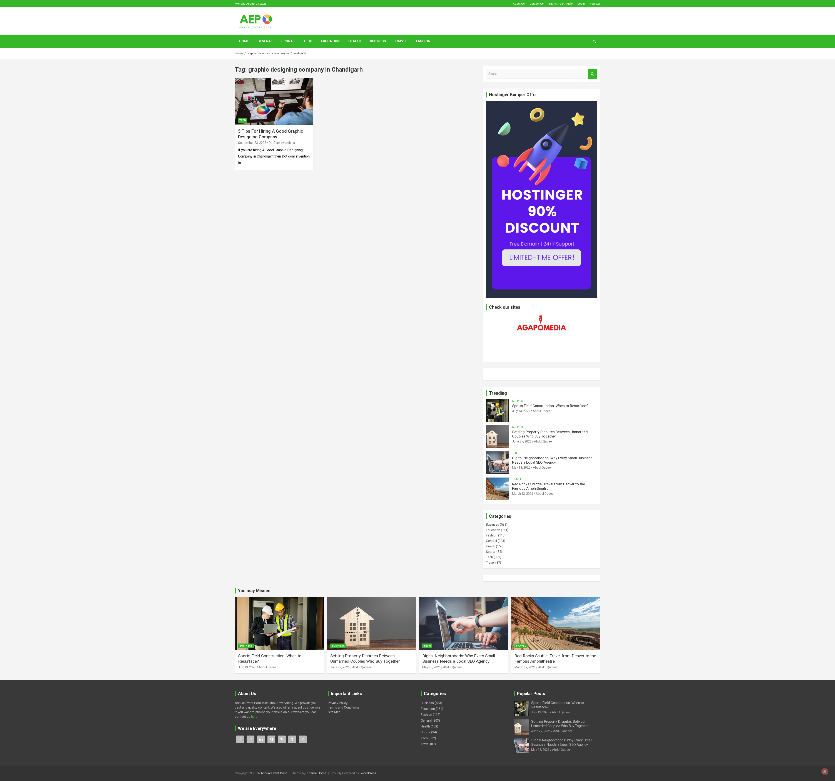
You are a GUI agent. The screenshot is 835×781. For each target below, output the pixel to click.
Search (592, 74)
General (265, 41)
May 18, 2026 (521, 467)
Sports (288, 41)
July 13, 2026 (521, 411)
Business (378, 41)
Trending (498, 393)
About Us (519, 3)
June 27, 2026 (521, 441)
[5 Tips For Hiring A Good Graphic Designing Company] (274, 101)
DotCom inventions (282, 142)
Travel (401, 41)
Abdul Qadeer (542, 411)
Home (244, 41)
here (254, 717)
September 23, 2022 (252, 142)
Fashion (423, 41)
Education (330, 41)
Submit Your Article (561, 3)
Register (595, 3)
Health (354, 41)
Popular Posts (531, 693)
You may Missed (254, 590)
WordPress (368, 773)
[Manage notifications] (824, 771)
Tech (307, 41)
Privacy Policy (337, 703)
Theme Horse (316, 773)
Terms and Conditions (343, 707)
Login (581, 3)
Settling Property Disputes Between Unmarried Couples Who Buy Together (550, 434)
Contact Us (537, 3)
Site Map (334, 712)
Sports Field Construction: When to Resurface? (550, 406)
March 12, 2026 (522, 493)
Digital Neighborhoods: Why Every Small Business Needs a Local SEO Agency (552, 460)
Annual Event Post (274, 773)
